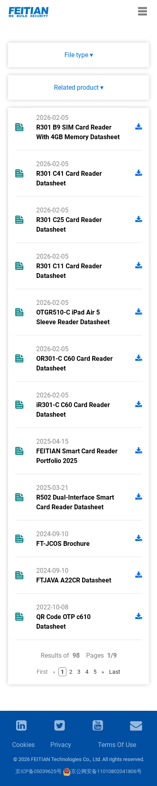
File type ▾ (78, 55)
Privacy (60, 745)
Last (114, 672)
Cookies (23, 745)
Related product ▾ (78, 87)
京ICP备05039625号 (38, 771)
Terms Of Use (117, 745)
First (42, 672)
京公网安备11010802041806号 (106, 771)
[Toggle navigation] (142, 11)
